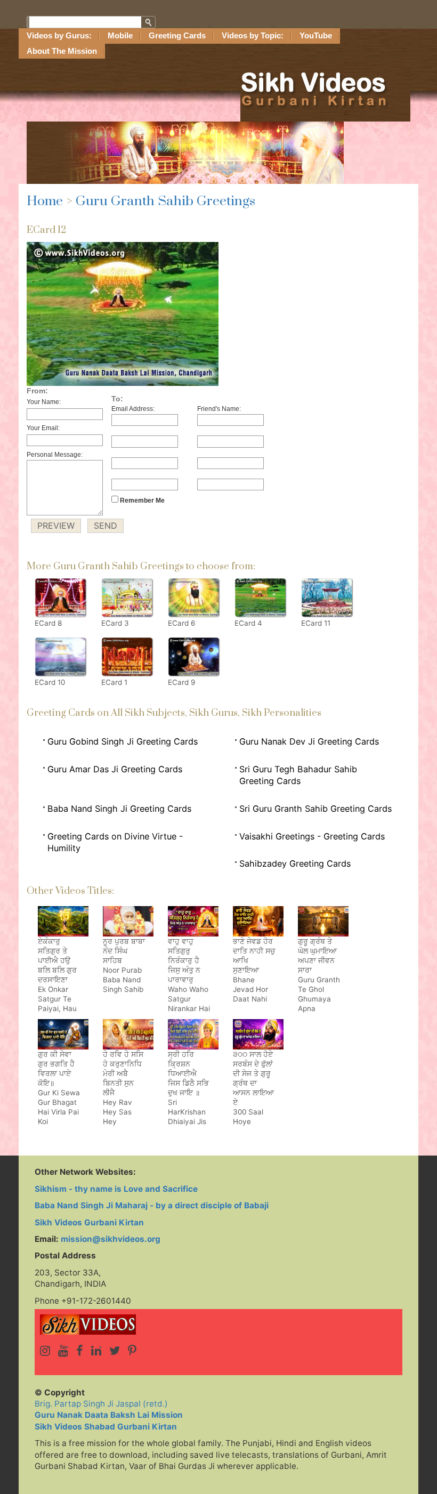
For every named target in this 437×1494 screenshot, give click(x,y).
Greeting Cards (177, 35)
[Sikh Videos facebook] (79, 1351)
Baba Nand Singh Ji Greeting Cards (119, 808)
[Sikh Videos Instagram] (45, 1351)
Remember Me (141, 500)
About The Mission (62, 51)
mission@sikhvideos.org (110, 1239)
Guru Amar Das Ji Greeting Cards (114, 769)
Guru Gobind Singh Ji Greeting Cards (122, 741)
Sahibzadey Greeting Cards (295, 863)
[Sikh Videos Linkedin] (96, 1351)
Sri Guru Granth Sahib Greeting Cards (315, 808)
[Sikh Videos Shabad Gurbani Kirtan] (218, 1324)
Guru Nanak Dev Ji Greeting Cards (309, 741)
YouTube (316, 35)
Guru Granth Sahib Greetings (165, 201)
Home (45, 201)
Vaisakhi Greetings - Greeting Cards (312, 836)
